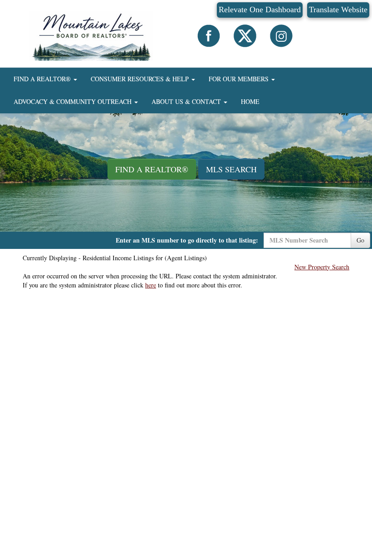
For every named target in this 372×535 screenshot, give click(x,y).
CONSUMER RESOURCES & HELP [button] (141, 78)
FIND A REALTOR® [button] (43, 78)
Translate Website (338, 9)
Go (360, 240)
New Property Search (321, 267)
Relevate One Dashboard (260, 9)
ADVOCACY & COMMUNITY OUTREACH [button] (73, 101)
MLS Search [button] (231, 169)
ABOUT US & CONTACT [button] (187, 101)
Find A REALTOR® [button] (151, 169)
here (150, 285)
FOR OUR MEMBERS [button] (239, 78)
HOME (250, 101)
